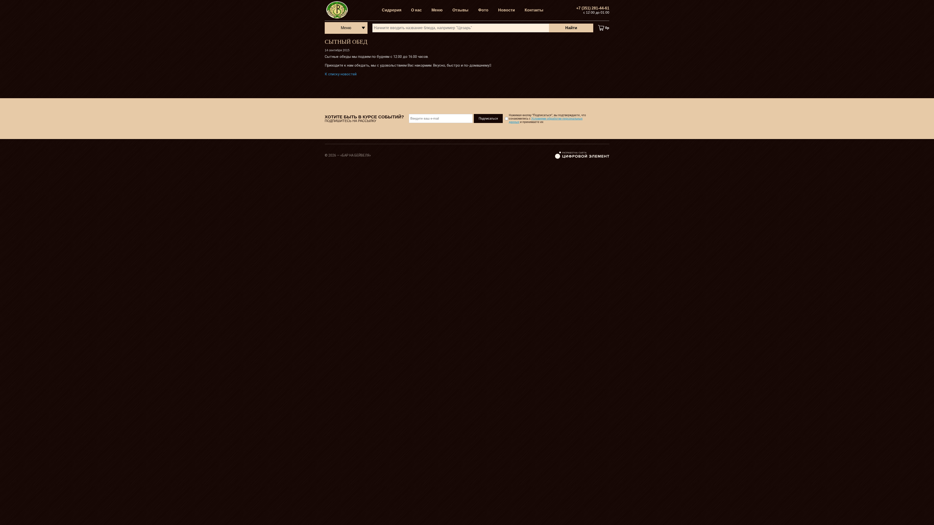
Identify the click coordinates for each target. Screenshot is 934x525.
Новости (506, 10)
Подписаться (488, 118)
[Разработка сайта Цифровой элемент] (582, 157)
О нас (416, 10)
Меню (437, 10)
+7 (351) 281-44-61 (592, 8)
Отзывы (460, 10)
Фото (483, 10)
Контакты (534, 10)
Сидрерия (391, 10)
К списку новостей (341, 74)
